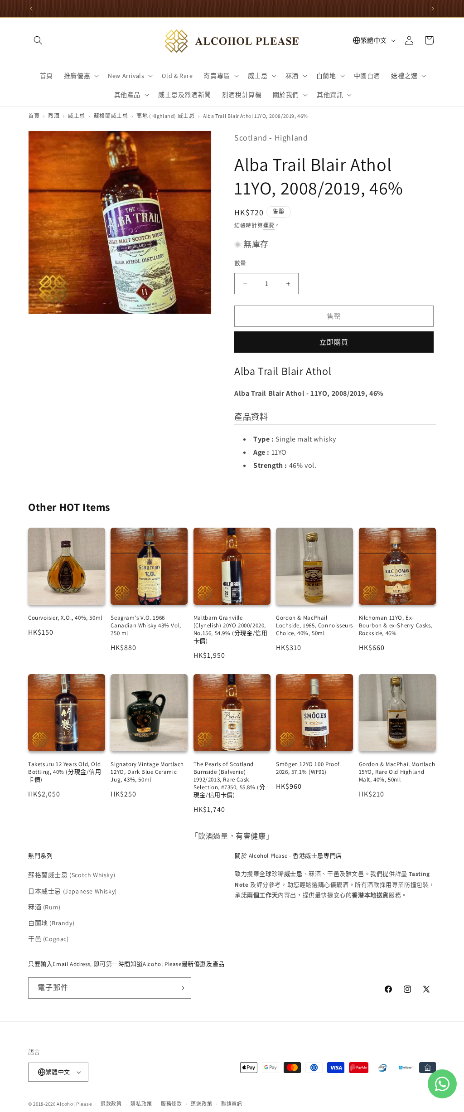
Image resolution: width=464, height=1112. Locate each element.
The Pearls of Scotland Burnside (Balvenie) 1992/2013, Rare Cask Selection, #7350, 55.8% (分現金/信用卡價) (229, 779)
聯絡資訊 (231, 1104)
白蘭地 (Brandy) (51, 923)
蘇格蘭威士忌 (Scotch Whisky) (71, 875)
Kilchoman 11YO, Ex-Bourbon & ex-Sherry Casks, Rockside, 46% (396, 625)
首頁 (33, 115)
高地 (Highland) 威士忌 (165, 115)
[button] (38, 40)
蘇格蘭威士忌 (111, 115)
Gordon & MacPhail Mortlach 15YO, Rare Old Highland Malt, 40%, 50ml (397, 771)
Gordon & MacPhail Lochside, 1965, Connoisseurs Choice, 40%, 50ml (314, 625)
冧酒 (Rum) (44, 907)
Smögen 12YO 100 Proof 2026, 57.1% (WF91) (308, 768)
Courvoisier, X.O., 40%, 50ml (65, 618)
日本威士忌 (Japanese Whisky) (72, 891)
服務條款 (171, 1104)
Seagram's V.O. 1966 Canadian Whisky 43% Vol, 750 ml (146, 625)
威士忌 (76, 115)
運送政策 (201, 1104)
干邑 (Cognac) (48, 939)
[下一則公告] (433, 8)
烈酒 (53, 115)
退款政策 (111, 1104)
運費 (269, 225)
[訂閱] (181, 988)
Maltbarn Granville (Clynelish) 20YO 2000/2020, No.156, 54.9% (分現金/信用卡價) (230, 629)
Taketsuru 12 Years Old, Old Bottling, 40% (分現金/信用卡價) (65, 771)
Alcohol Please (74, 1104)
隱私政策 (141, 1104)
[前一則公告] (31, 8)
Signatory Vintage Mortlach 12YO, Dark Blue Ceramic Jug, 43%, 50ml (147, 771)
